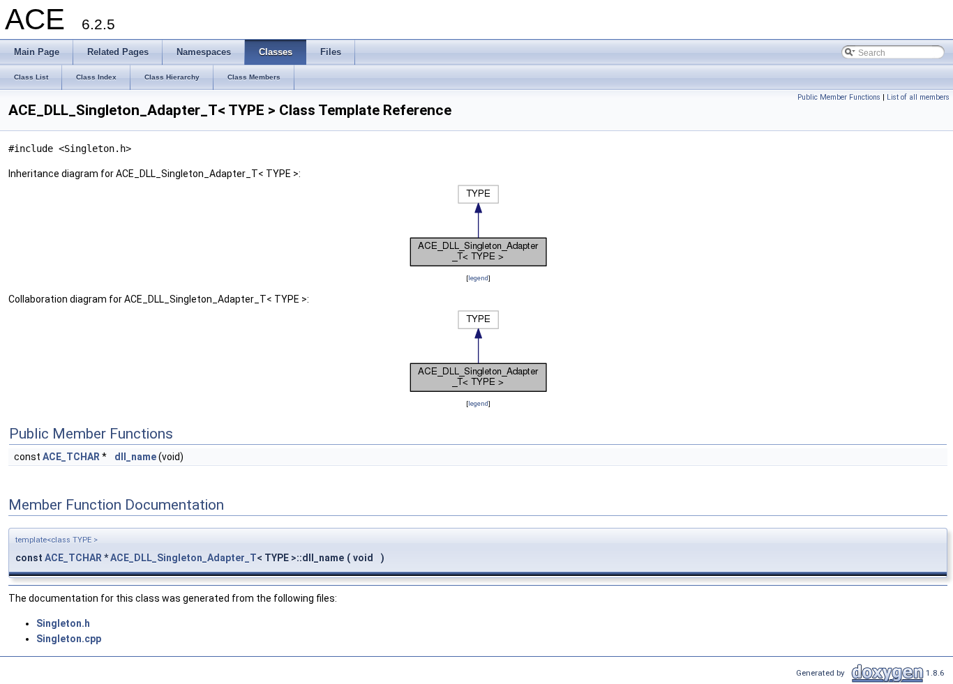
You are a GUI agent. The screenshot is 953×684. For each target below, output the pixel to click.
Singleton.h (63, 623)
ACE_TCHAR (71, 456)
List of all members (918, 97)
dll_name (135, 456)
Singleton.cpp (68, 638)
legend (478, 278)
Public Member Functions (838, 97)
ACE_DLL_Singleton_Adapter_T (183, 557)
